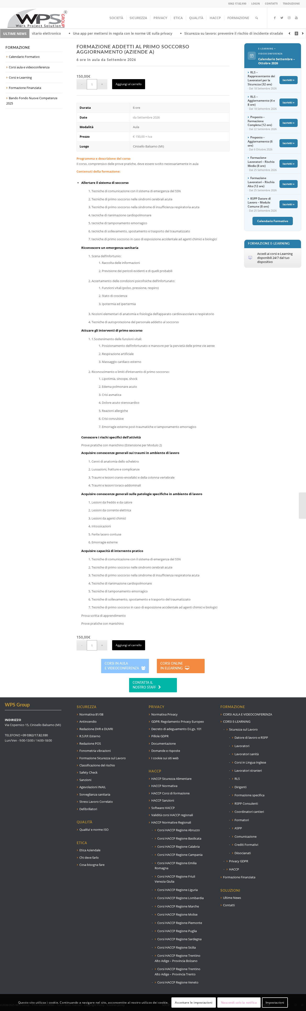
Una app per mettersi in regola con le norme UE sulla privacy (90, 33)
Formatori (242, 820)
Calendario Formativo (24, 57)
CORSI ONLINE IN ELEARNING (171, 666)
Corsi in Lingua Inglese (250, 762)
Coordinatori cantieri (249, 811)
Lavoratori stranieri (248, 770)
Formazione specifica (249, 795)
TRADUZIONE (291, 3)
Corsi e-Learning (20, 77)
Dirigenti (240, 787)
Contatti (229, 905)
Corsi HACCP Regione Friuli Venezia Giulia (175, 879)
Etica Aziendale (89, 850)
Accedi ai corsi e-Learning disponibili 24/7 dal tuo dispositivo (275, 257)
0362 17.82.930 (237, 3)
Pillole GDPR (160, 736)
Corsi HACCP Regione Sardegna (179, 939)
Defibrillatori (88, 809)
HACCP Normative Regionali (171, 822)
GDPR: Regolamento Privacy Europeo (177, 721)
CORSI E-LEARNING (236, 721)
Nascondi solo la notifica (239, 1002)
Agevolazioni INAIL (92, 787)
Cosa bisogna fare (91, 865)
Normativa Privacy (164, 714)
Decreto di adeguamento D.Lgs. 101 (176, 729)
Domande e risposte (165, 751)
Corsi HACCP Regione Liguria (177, 890)
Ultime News (232, 898)
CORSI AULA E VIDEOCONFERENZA (247, 714)
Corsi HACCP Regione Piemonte (179, 923)
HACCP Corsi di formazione (170, 793)
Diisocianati (243, 853)
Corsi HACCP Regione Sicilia (176, 947)
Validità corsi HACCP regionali (172, 815)
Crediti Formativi (246, 844)
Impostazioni (275, 1002)
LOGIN (255, 3)
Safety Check (88, 772)
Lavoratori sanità (247, 754)
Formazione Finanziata (25, 88)
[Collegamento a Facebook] (274, 17)
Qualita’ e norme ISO (94, 829)
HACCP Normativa (164, 786)
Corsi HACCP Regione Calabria (178, 846)
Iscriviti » (289, 80)
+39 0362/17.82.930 (34, 735)
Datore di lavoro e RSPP (251, 737)
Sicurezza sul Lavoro (243, 729)
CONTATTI (271, 3)
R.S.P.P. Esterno (89, 736)
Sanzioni (85, 780)
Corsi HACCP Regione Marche (178, 906)
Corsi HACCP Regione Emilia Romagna (176, 865)
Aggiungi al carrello (129, 84)
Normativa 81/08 (91, 714)
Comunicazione (246, 836)
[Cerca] (256, 17)
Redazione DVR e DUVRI (96, 729)
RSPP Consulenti (246, 803)
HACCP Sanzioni (162, 800)
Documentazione (163, 743)
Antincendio (88, 721)
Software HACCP (163, 808)
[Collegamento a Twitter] (281, 17)
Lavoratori (242, 746)
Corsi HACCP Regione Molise (177, 914)
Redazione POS (90, 743)
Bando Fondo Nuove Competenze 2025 (31, 100)
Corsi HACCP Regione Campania (179, 855)
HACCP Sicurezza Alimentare (171, 778)
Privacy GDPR (238, 861)
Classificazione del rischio (97, 765)
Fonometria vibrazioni (95, 751)
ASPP (238, 828)
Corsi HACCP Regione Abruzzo (178, 830)
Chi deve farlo (89, 857)
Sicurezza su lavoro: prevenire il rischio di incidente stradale (201, 33)
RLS (237, 778)
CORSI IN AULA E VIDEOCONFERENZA (122, 666)
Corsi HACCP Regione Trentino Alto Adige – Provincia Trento (177, 971)
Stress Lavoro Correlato (96, 801)
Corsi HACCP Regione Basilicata (179, 838)
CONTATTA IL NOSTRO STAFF (144, 685)
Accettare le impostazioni (193, 1002)
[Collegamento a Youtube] (296, 17)
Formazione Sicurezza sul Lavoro (102, 758)
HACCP (234, 869)
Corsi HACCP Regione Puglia (177, 931)
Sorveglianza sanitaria (94, 794)
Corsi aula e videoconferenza (29, 67)
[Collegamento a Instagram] (289, 17)
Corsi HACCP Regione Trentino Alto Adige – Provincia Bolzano (177, 958)
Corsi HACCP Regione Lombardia (180, 898)
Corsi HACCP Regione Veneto (177, 982)
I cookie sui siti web (165, 758)
